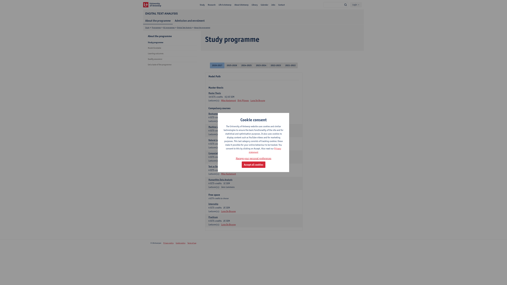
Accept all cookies (253, 164)
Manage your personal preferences (253, 158)
